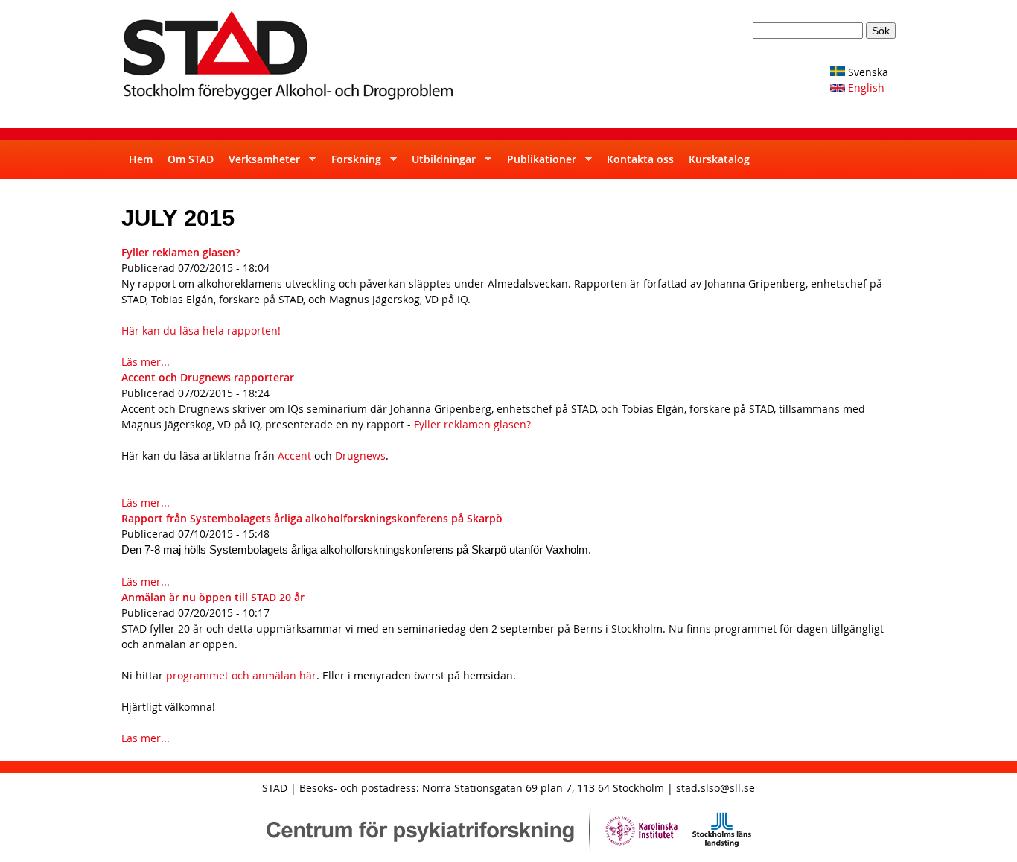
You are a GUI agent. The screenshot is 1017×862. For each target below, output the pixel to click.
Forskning (352, 165)
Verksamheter (260, 165)
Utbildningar (440, 165)
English (864, 87)
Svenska (866, 72)
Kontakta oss (640, 159)
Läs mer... (145, 362)
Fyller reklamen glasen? (180, 252)
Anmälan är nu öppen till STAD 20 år (213, 597)
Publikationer (538, 165)
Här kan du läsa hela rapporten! (201, 330)
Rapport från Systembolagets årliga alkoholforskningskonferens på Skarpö (312, 518)
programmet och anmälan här (241, 675)
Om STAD (191, 159)
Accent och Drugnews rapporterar (207, 377)
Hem (141, 159)
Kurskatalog (719, 159)
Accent (293, 456)
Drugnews (360, 456)
